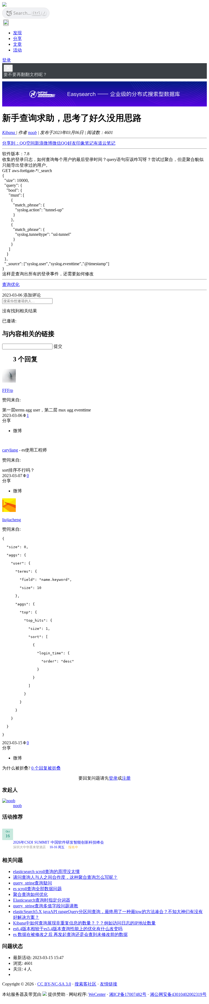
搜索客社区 (85, 984)
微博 (17, 430)
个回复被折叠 (46, 768)
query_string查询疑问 (32, 883)
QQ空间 (27, 143)
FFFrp (7, 390)
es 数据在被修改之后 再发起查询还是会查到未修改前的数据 (70, 934)
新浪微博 (43, 143)
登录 (6, 60)
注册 (126, 778)
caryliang (10, 450)
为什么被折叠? (16, 768)
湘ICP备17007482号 (127, 994)
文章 (17, 44)
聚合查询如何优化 (30, 894)
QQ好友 (68, 143)
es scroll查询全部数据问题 (37, 888)
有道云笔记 (104, 143)
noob (32, 132)
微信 (56, 143)
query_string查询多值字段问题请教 (45, 906)
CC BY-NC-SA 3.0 (54, 984)
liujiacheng (11, 519)
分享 (17, 38)
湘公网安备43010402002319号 (178, 994)
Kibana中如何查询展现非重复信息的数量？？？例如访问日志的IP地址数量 (84, 923)
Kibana (9, 132)
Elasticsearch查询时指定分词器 (41, 900)
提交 (58, 346)
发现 (17, 32)
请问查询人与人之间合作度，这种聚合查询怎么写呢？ (65, 877)
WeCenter (97, 994)
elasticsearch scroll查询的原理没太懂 (46, 871)
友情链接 (108, 984)
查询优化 (11, 284)
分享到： (11, 143)
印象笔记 (85, 143)
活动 (17, 50)
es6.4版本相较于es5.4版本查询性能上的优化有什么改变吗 (67, 928)
